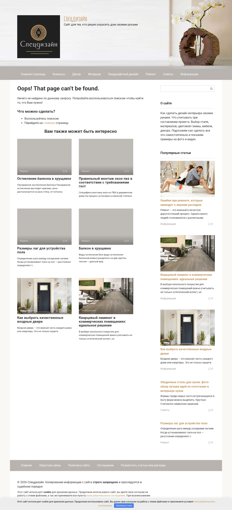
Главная (26, 465)
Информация (189, 74)
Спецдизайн (75, 18)
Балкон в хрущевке (95, 248)
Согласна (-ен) (124, 505)
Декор (76, 74)
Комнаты (59, 74)
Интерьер (94, 74)
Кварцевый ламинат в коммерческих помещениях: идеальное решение (102, 321)
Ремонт (151, 74)
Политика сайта (79, 465)
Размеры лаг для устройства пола (41, 250)
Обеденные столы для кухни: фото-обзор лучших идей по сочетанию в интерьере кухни (185, 386)
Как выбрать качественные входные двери (40, 320)
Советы (168, 74)
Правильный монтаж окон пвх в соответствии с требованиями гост (105, 182)
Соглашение (105, 465)
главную (49, 123)
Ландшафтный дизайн (123, 74)
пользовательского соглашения (106, 495)
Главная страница (33, 74)
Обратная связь (50, 465)
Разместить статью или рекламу (143, 465)
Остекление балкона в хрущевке (44, 178)
